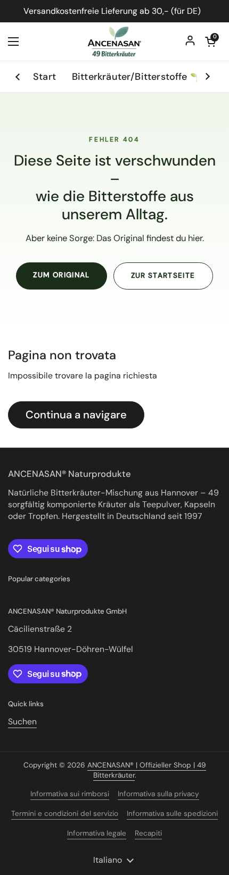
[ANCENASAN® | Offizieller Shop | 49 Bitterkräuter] (114, 41)
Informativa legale (96, 833)
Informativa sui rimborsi (69, 793)
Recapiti (148, 833)
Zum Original (61, 274)
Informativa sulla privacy (158, 793)
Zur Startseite (163, 275)
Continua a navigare (76, 415)
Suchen (22, 721)
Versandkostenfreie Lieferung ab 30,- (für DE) (114, 11)
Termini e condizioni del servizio (64, 813)
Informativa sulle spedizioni (172, 813)
